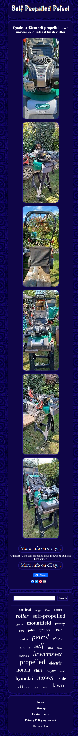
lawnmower (47, 653)
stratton (23, 639)
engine (25, 647)
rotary (60, 624)
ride (62, 678)
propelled (32, 662)
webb (62, 671)
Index (40, 702)
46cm (47, 610)
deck (50, 647)
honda (23, 670)
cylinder (44, 630)
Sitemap (41, 708)
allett (23, 687)
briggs (38, 610)
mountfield (39, 623)
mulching (24, 655)
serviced (25, 609)
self (39, 645)
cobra (45, 687)
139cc (35, 688)
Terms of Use (40, 726)
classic (58, 639)
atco (21, 630)
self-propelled (49, 615)
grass (19, 624)
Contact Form (40, 714)
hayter (51, 671)
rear (58, 629)
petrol (40, 637)
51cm (59, 648)
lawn (58, 685)
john (31, 630)
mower (45, 677)
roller (22, 616)
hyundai (24, 678)
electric (55, 663)
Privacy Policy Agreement (40, 720)
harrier (58, 609)
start (38, 670)
